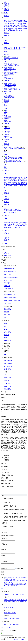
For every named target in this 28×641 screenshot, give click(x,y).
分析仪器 (6, 108)
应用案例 (6, 193)
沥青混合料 (7, 600)
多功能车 (6, 101)
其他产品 (6, 136)
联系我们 (6, 10)
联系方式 (6, 624)
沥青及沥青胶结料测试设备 (11, 64)
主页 (5, 252)
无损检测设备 (7, 369)
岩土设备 (6, 139)
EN (7, 13)
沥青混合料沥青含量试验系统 (12, 90)
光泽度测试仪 (7, 117)
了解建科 (6, 16)
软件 (5, 104)
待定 (5, 354)
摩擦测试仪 (7, 102)
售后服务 (6, 173)
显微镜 (5, 115)
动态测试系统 (7, 389)
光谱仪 (5, 112)
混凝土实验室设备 (9, 363)
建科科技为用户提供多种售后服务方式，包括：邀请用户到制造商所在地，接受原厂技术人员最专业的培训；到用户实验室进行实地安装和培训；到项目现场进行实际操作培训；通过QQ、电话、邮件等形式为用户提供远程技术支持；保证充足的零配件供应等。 (15, 182)
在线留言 (16, 624)
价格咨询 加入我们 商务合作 (6, 239)
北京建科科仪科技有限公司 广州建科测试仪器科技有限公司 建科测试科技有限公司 (12, 210)
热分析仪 (6, 118)
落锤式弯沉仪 (7, 99)
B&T (5, 2)
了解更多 (6, 33)
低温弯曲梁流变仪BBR (10, 69)
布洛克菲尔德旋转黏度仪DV (11, 72)
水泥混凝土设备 (8, 137)
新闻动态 (6, 144)
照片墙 (5, 154)
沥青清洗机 (7, 77)
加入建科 (6, 54)
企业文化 (6, 35)
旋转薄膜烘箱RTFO (9, 74)
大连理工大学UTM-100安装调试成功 (14, 148)
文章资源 (6, 199)
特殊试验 (6, 134)
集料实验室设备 (8, 366)
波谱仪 (5, 120)
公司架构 (6, 43)
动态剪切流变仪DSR (9, 67)
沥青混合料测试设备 (9, 83)
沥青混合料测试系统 (9, 86)
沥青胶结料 (13, 600)
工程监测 (6, 133)
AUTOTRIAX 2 (8, 383)
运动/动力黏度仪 (8, 78)
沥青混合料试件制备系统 (10, 88)
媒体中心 (6, 6)
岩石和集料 (7, 128)
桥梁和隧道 (7, 131)
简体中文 (3, 627)
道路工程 (6, 129)
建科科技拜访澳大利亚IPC (11, 147)
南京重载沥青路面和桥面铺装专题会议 (14, 158)
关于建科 (6, 3)
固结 (5, 375)
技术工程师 (7, 59)
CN (5, 13)
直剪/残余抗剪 (8, 377)
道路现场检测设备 (9, 96)
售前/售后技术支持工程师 (11, 58)
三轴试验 (6, 380)
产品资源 (6, 5)
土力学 (19, 600)
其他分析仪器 (7, 121)
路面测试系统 (7, 91)
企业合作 (6, 218)
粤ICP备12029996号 (19, 639)
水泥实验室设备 (8, 360)
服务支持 (6, 8)
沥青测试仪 (7, 75)
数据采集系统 (7, 386)
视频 (5, 167)
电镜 (5, 113)
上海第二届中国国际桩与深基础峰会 (14, 161)
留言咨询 (6, 233)
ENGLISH (8, 627)
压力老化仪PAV (8, 70)
